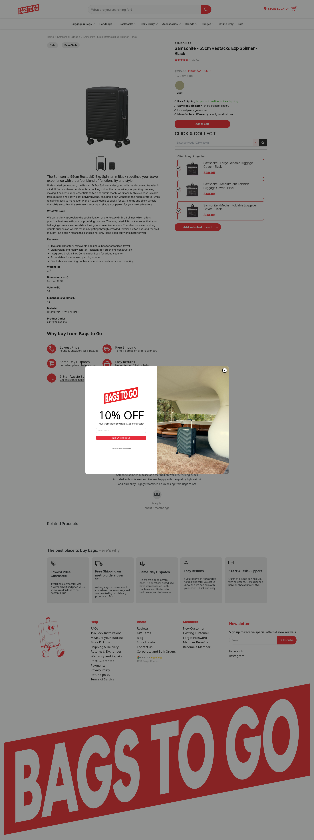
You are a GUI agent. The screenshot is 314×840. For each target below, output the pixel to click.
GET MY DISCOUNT (121, 438)
